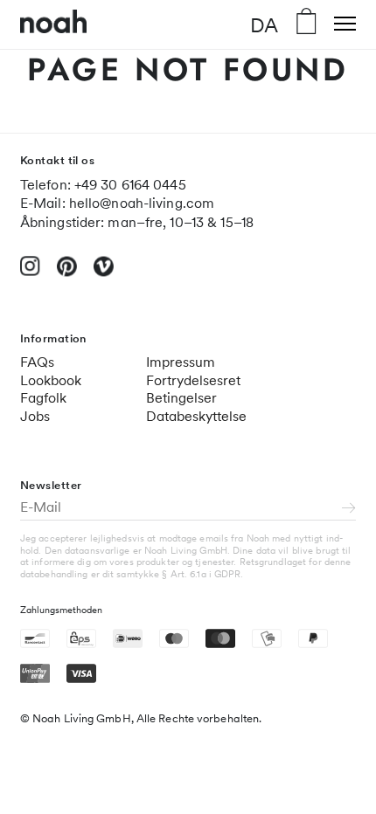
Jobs (35, 416)
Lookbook (50, 380)
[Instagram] (30, 273)
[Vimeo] (104, 274)
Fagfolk (43, 398)
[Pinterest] (67, 274)
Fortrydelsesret (193, 380)
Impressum (180, 362)
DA (264, 24)
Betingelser (181, 398)
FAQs (37, 362)
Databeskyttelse (196, 416)
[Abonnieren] (349, 509)
